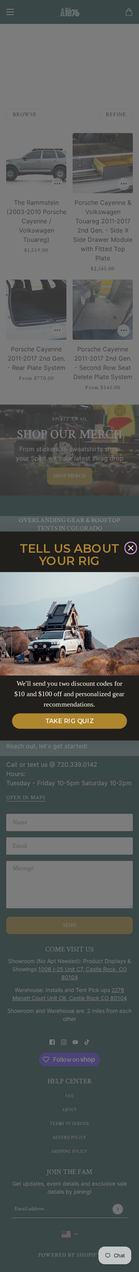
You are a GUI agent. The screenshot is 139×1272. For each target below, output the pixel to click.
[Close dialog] (130, 548)
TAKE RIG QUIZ (69, 721)
